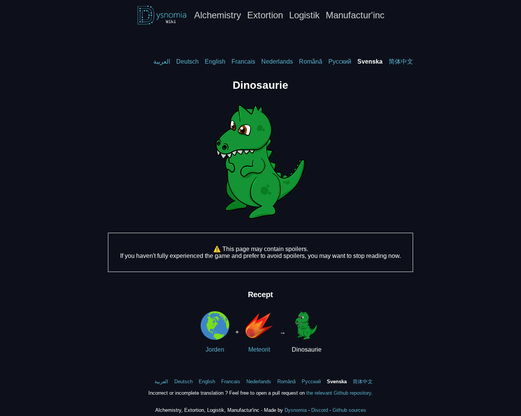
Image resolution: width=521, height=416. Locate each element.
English (215, 61)
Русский (339, 61)
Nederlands (277, 61)
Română (310, 61)
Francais (243, 61)
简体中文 (401, 61)
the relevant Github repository (338, 393)
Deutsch (187, 61)
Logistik (304, 15)
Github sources (349, 410)
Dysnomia (296, 410)
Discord (319, 410)
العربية (161, 61)
